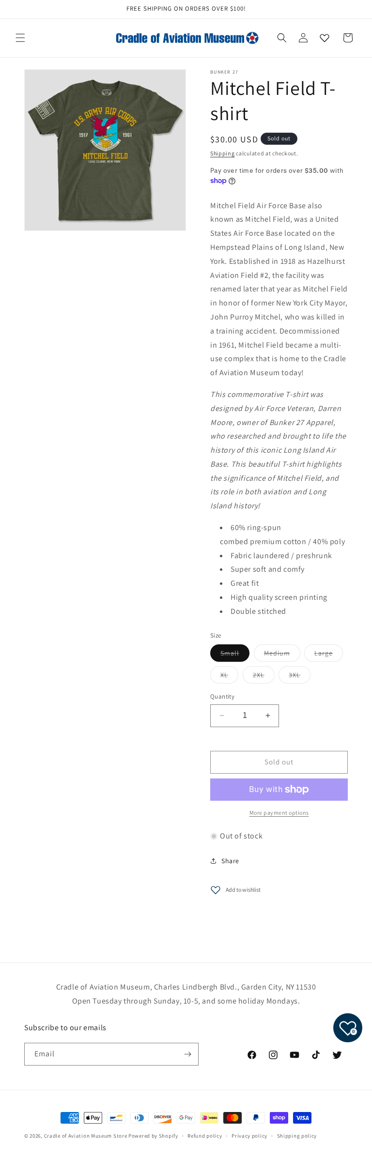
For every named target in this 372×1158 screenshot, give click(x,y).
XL (229, 677)
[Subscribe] (187, 1054)
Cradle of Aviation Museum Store (85, 1135)
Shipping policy (297, 1135)
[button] (20, 37)
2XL (264, 677)
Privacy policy (249, 1135)
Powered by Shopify (153, 1135)
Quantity (222, 696)
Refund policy (204, 1135)
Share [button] (230, 860)
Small (234, 655)
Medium (282, 655)
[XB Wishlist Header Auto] (324, 37)
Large (328, 655)
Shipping (222, 153)
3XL (299, 677)
